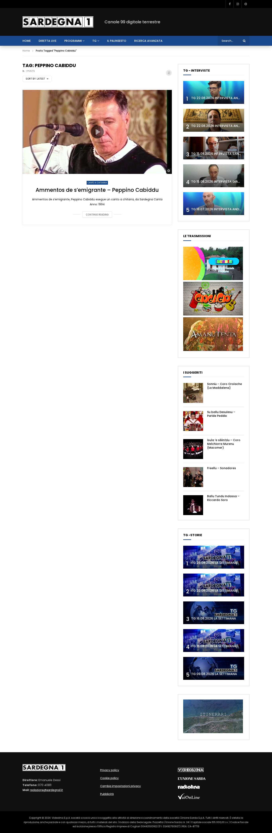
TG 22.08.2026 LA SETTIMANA (214, 590)
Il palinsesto (116, 41)
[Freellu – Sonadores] (193, 477)
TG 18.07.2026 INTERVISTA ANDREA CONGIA (224, 209)
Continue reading (97, 214)
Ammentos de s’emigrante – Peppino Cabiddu (97, 190)
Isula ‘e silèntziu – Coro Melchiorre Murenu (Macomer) (223, 444)
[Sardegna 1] (58, 22)
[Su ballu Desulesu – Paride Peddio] (193, 421)
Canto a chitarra (97, 182)
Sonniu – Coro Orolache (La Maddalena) (224, 386)
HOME (27, 41)
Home (26, 50)
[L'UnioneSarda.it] (192, 779)
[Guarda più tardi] (245, 4)
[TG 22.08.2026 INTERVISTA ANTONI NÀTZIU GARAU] (213, 120)
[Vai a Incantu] (213, 279)
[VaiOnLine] (189, 798)
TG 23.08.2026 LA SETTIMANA (214, 562)
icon (97, 131)
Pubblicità (107, 794)
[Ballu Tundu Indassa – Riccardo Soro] (193, 505)
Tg (94, 41)
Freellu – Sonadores (221, 468)
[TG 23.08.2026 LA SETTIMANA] (213, 557)
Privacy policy (109, 770)
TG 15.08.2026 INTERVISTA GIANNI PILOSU (223, 181)
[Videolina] (191, 771)
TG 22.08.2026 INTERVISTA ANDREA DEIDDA (224, 98)
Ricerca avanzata (148, 41)
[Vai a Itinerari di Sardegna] (213, 732)
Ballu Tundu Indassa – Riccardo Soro (223, 498)
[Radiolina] (189, 788)
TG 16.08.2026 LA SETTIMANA (213, 618)
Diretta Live (47, 41)
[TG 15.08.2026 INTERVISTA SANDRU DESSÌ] (213, 148)
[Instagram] (238, 4)
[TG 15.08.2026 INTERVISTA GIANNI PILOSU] (213, 175)
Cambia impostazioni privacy (120, 786)
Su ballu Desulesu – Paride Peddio (221, 414)
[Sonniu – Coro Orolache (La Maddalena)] (193, 393)
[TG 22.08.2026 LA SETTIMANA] (213, 585)
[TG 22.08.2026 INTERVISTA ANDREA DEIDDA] (213, 92)
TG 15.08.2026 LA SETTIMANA (213, 646)
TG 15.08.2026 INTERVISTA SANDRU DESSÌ (223, 153)
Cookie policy (109, 778)
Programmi (73, 41)
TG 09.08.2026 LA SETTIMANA (214, 674)
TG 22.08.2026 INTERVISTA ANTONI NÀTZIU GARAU (230, 126)
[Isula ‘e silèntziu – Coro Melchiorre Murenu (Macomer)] (193, 449)
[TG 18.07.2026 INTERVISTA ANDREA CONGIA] (213, 203)
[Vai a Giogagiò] (213, 315)
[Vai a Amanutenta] (213, 350)
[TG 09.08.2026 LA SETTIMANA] (213, 668)
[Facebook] (230, 4)
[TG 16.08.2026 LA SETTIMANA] (213, 612)
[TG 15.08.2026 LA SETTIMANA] (213, 640)
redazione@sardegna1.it (46, 790)
